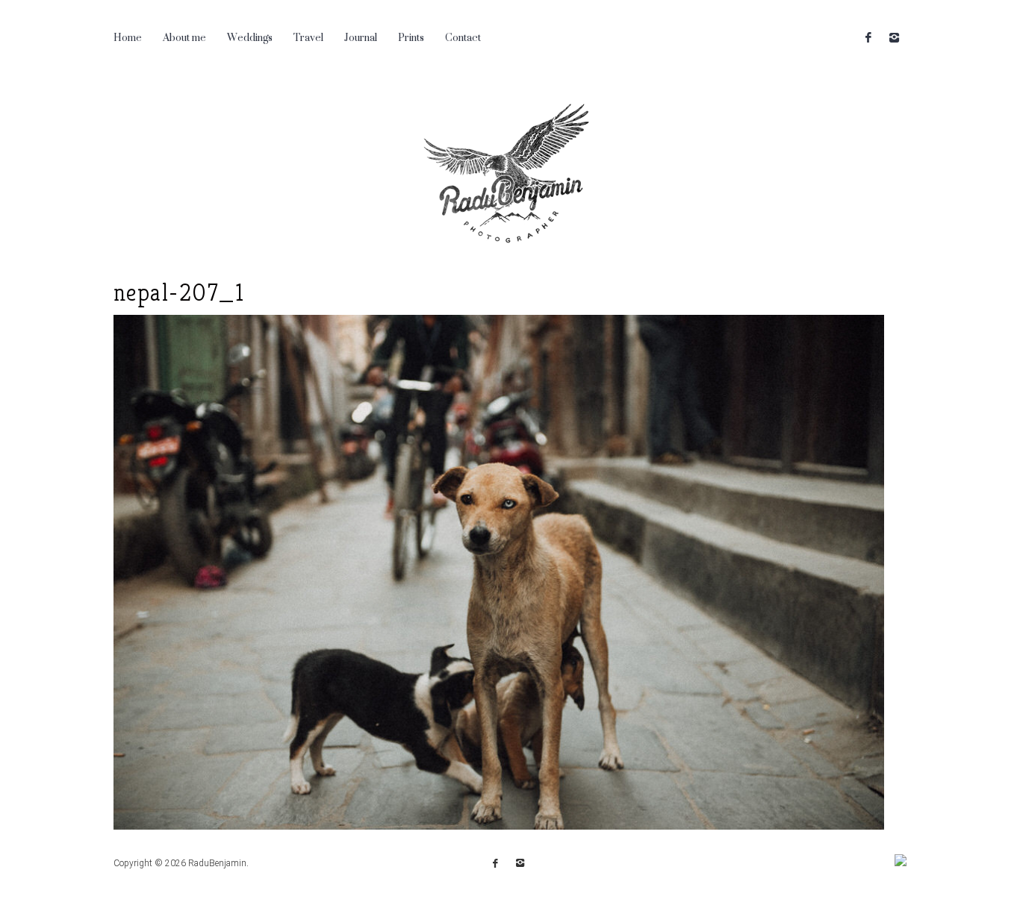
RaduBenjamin (217, 863)
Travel (308, 37)
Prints (411, 37)
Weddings (250, 37)
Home (127, 37)
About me (184, 37)
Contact (463, 37)
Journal (360, 37)
